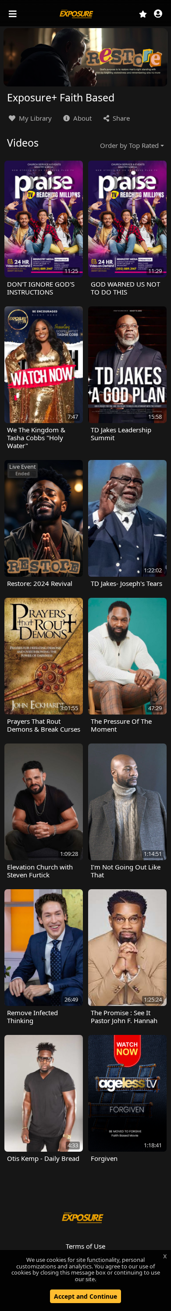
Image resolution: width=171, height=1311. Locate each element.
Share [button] (120, 118)
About (81, 118)
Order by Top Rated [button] (129, 145)
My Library (34, 118)
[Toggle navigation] (13, 14)
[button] (158, 14)
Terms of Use (85, 1246)
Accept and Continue (85, 1296)
